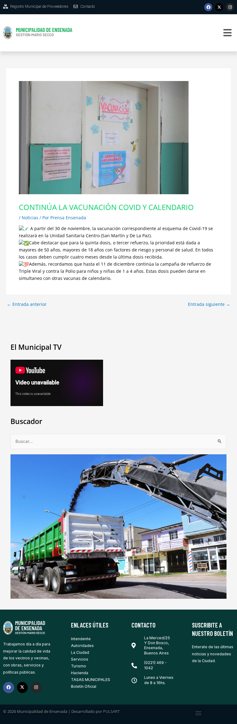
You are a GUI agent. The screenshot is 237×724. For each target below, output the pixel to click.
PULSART (111, 711)
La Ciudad (80, 652)
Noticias (30, 218)
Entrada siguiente (209, 304)
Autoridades (82, 645)
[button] (227, 33)
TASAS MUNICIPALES (90, 679)
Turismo (78, 666)
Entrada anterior (27, 304)
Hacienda (79, 672)
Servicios (79, 659)
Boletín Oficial (83, 686)
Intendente (81, 638)
